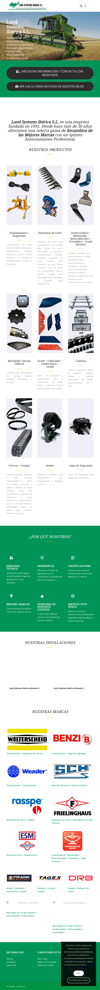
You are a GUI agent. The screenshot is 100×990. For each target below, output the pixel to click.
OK (78, 973)
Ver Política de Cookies (78, 980)
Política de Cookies (45, 965)
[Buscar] (79, 6)
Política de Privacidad (46, 962)
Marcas (10, 958)
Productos (11, 962)
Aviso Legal (42, 958)
